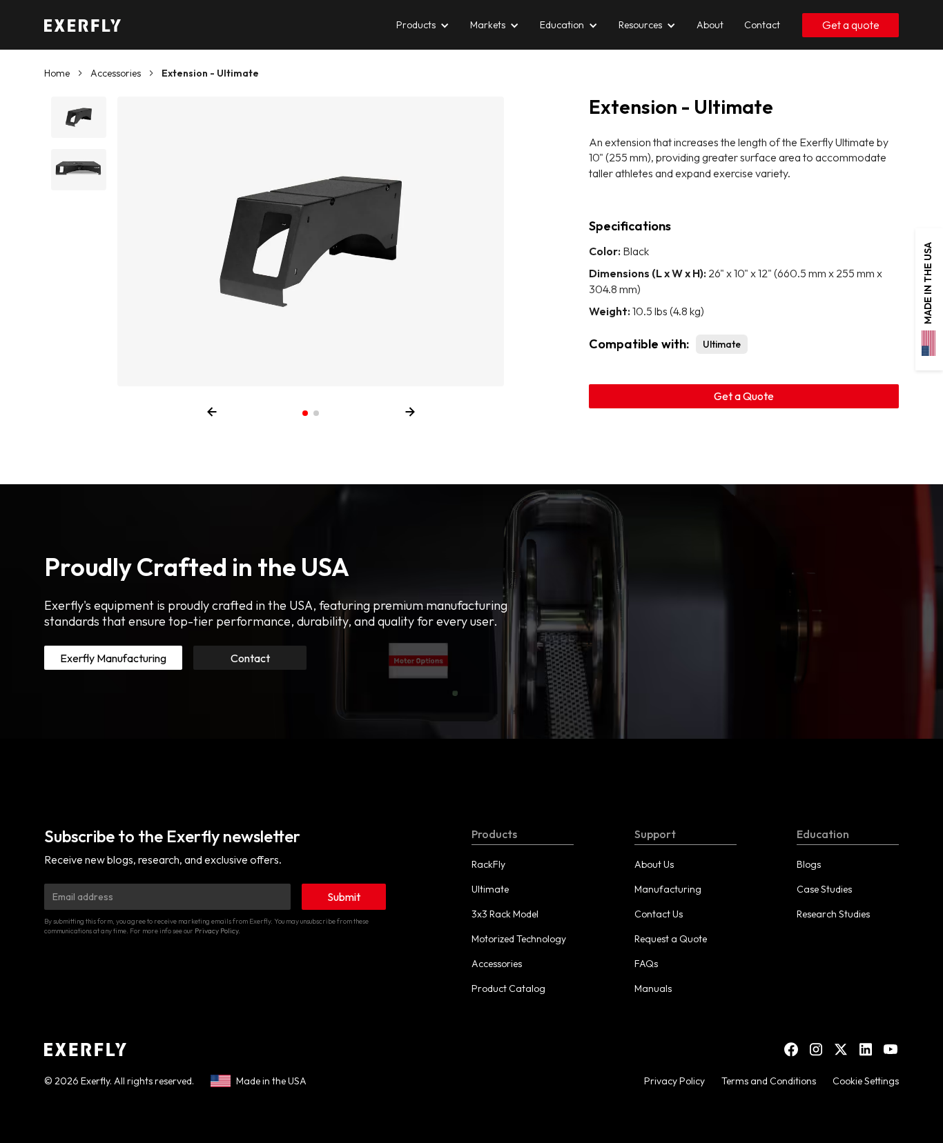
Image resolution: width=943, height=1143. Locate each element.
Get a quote (850, 25)
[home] (82, 25)
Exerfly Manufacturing (113, 658)
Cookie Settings (866, 1081)
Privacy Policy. (217, 930)
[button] (305, 413)
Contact (250, 658)
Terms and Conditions (768, 1081)
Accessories (115, 73)
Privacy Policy (674, 1081)
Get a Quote (744, 396)
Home (57, 73)
